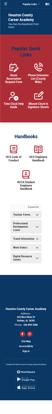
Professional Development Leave (20, 227)
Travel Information (23, 238)
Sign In (26, 351)
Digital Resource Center (22, 258)
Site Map (26, 341)
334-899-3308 (30, 324)
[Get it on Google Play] (26, 379)
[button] (31, 4)
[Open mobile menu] (5, 4)
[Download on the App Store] (26, 387)
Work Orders (20, 247)
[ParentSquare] (26, 372)
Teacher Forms (21, 214)
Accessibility (26, 346)
